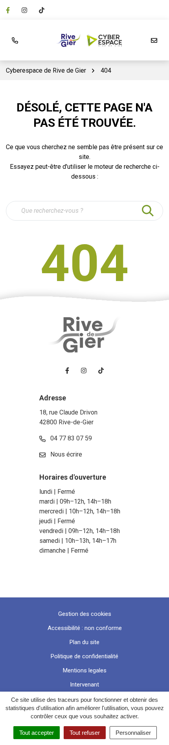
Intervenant (84, 684)
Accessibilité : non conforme (85, 628)
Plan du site (84, 642)
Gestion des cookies (84, 613)
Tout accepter (36, 732)
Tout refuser (85, 732)
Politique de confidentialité (84, 656)
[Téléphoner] (15, 40)
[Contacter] (154, 40)
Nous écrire (65, 454)
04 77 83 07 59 (70, 438)
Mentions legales (85, 670)
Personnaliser (133, 732)
